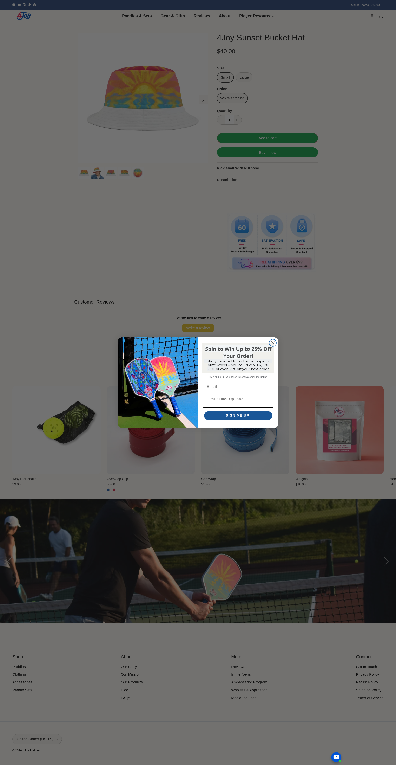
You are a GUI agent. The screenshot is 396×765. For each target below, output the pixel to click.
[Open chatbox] (336, 757)
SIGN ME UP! (238, 415)
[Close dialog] (272, 342)
